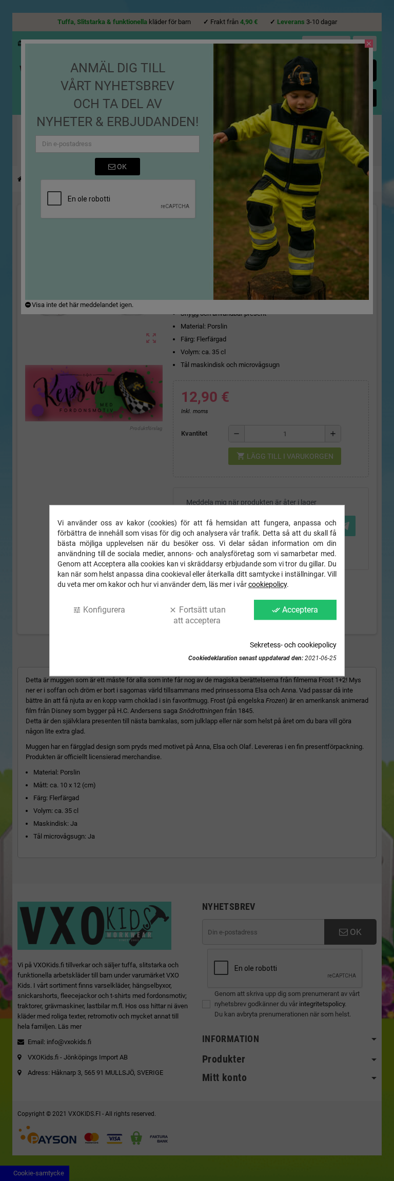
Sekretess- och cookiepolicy (293, 645)
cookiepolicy (267, 584)
